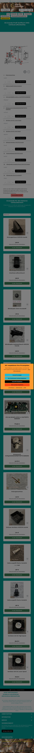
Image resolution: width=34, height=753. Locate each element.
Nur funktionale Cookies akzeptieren (17, 378)
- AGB (24, 387)
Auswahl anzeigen (17, 375)
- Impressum (11, 387)
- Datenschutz (19, 387)
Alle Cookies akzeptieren (17, 384)
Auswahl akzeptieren (17, 381)
